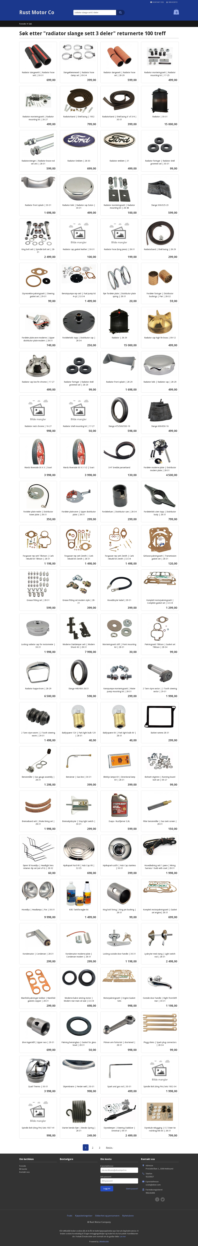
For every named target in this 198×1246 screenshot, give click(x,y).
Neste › (109, 1147)
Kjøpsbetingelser (83, 1215)
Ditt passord (105, 1176)
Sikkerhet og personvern (107, 1215)
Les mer (123, 1236)
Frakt (69, 1215)
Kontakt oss (24, 1172)
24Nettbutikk (104, 1241)
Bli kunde (23, 1169)
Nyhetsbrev (128, 1215)
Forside (22, 23)
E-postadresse (106, 1166)
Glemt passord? (132, 1188)
